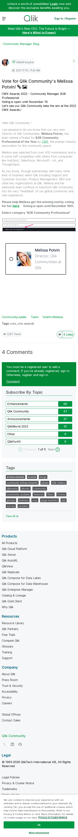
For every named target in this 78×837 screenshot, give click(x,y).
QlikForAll (13, 441)
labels (44, 482)
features (39, 494)
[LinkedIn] (12, 744)
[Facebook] (20, 744)
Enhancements (17, 404)
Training (7, 652)
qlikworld (12, 488)
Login (54, 4)
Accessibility (10, 691)
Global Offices (11, 714)
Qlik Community (18, 411)
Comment (13, 381)
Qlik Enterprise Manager (17, 589)
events (32, 476)
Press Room (10, 680)
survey (11, 506)
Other (11, 434)
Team (34, 317)
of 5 (43, 449)
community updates (18, 494)
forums (61, 494)
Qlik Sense (9, 554)
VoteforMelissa (52, 317)
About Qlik (8, 674)
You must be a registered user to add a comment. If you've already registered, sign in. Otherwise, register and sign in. (38, 371)
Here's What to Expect (39, 32)
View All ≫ (12, 516)
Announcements (18, 419)
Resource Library (13, 623)
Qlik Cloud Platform (14, 549)
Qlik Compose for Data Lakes (21, 578)
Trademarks (9, 789)
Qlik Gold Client (12, 601)
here (16, 206)
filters (50, 494)
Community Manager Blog (21, 44)
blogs (43, 476)
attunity (25, 488)
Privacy (7, 697)
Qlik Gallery (59, 482)
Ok (39, 824)
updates (23, 506)
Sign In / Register (65, 18)
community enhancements (22, 482)
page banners (49, 500)
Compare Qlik (10, 640)
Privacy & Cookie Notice (18, 783)
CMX (45, 141)
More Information (39, 832)
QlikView (7, 566)
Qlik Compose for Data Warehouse (25, 584)
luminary (24, 500)
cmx (13, 323)
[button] (74, 61)
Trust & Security (12, 686)
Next (51, 449)
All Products (9, 543)
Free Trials (8, 635)
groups (11, 500)
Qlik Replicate (10, 572)
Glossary (7, 646)
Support (7, 658)
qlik (63, 500)
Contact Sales (11, 720)
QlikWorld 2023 (17, 426)
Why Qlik (7, 607)
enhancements (15, 476)
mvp (34, 500)
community (39, 488)
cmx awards (25, 323)
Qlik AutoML (10, 560)
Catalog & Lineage (14, 595)
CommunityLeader (14, 317)
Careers (7, 703)
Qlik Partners (10, 629)
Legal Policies (11, 777)
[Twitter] (4, 744)
